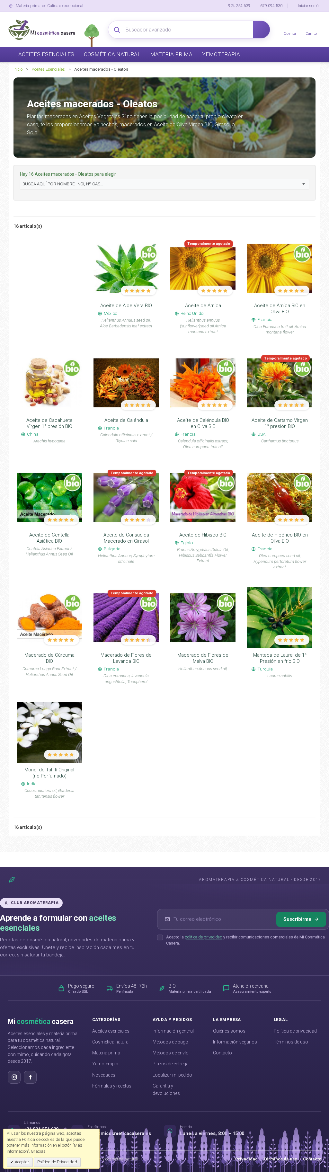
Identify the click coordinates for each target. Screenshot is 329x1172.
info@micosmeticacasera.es (119, 1133)
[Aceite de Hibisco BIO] (203, 497)
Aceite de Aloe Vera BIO (126, 305)
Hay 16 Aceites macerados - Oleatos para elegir (68, 174)
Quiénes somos (229, 1031)
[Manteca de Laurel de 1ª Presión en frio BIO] (279, 617)
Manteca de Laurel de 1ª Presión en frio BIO (280, 658)
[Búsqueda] (261, 29)
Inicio (17, 69)
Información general (173, 1031)
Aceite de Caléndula (126, 420)
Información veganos (235, 1041)
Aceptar (21, 1161)
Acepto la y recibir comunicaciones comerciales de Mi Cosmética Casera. (245, 940)
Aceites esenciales (110, 1031)
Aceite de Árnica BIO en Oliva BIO (279, 309)
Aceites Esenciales (48, 69)
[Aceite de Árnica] (203, 268)
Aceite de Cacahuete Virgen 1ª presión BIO (49, 423)
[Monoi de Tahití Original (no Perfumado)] (49, 732)
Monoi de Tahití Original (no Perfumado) (49, 773)
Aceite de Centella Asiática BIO (49, 538)
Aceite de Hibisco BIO (203, 535)
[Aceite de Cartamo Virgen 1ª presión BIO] (279, 382)
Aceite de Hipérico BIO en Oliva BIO (280, 538)
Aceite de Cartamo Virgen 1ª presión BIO (280, 423)
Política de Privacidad (57, 1161)
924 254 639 (239, 5)
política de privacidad (203, 937)
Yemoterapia (105, 1063)
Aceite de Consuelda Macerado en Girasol (126, 538)
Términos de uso (291, 1041)
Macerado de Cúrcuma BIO (49, 658)
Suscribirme (297, 919)
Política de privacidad (295, 1031)
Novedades (103, 1075)
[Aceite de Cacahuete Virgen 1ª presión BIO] (49, 382)
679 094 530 (271, 5)
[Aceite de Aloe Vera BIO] (126, 268)
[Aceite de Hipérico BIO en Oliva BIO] (279, 497)
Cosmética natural (110, 1041)
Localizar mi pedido (172, 1075)
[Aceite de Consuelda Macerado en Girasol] (126, 497)
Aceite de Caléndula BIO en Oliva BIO (203, 423)
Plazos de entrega (171, 1063)
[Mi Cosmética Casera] (41, 29)
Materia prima (106, 1052)
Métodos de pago (170, 1041)
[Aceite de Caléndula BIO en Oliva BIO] (203, 382)
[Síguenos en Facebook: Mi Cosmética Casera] (30, 1077)
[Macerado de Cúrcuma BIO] (49, 617)
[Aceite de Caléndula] (126, 382)
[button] (164, 184)
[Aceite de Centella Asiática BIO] (49, 497)
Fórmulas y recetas (111, 1085)
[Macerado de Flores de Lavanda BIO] (126, 617)
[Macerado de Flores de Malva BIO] (203, 617)
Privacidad (246, 1159)
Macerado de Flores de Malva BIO (202, 658)
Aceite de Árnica (203, 305)
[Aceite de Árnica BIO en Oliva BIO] (279, 268)
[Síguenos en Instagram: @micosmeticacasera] (14, 1077)
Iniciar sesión (309, 5)
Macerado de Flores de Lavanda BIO (126, 658)
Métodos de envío (171, 1052)
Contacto (222, 1052)
